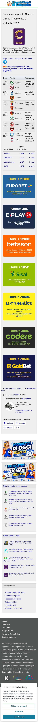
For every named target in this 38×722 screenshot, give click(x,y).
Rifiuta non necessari (19, 706)
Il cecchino (26, 399)
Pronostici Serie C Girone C (13, 388)
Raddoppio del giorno (13, 599)
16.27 (22, 158)
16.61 (22, 154)
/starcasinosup (9, 162)
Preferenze (19, 711)
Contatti (5, 621)
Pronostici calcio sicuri (13, 608)
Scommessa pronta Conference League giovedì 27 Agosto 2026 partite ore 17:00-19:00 (21, 501)
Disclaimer (6, 627)
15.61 (22, 166)
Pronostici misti (10, 605)
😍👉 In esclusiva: (18, 69)
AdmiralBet (8, 158)
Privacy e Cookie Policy (11, 634)
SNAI (6, 166)
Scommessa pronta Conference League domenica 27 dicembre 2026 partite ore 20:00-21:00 (20, 493)
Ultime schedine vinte (11, 536)
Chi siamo (6, 624)
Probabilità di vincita (21, 672)
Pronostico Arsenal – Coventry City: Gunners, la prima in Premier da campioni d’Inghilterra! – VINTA (18, 559)
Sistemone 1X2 (10, 602)
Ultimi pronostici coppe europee (15, 486)
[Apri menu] (4, 3)
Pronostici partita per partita (15, 592)
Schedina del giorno (12, 596)
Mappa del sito (7, 631)
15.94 (22, 162)
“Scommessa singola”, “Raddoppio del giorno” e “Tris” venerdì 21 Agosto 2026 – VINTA (21, 543)
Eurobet (7, 154)
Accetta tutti (19, 717)
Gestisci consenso (9, 637)
